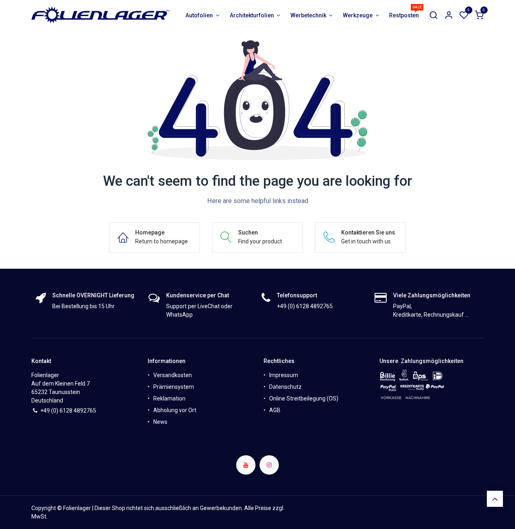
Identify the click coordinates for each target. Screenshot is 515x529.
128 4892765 (79, 410)
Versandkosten (172, 375)
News (160, 422)
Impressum (283, 375)
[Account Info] (448, 15)
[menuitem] (203, 15)
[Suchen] (433, 15)
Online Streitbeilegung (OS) (303, 398)
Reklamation (169, 398)
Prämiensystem (173, 387)
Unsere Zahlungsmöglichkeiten (421, 361)
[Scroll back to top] (495, 499)
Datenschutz (285, 387)
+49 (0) (50, 410)
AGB (274, 410)
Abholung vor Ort (174, 410)
